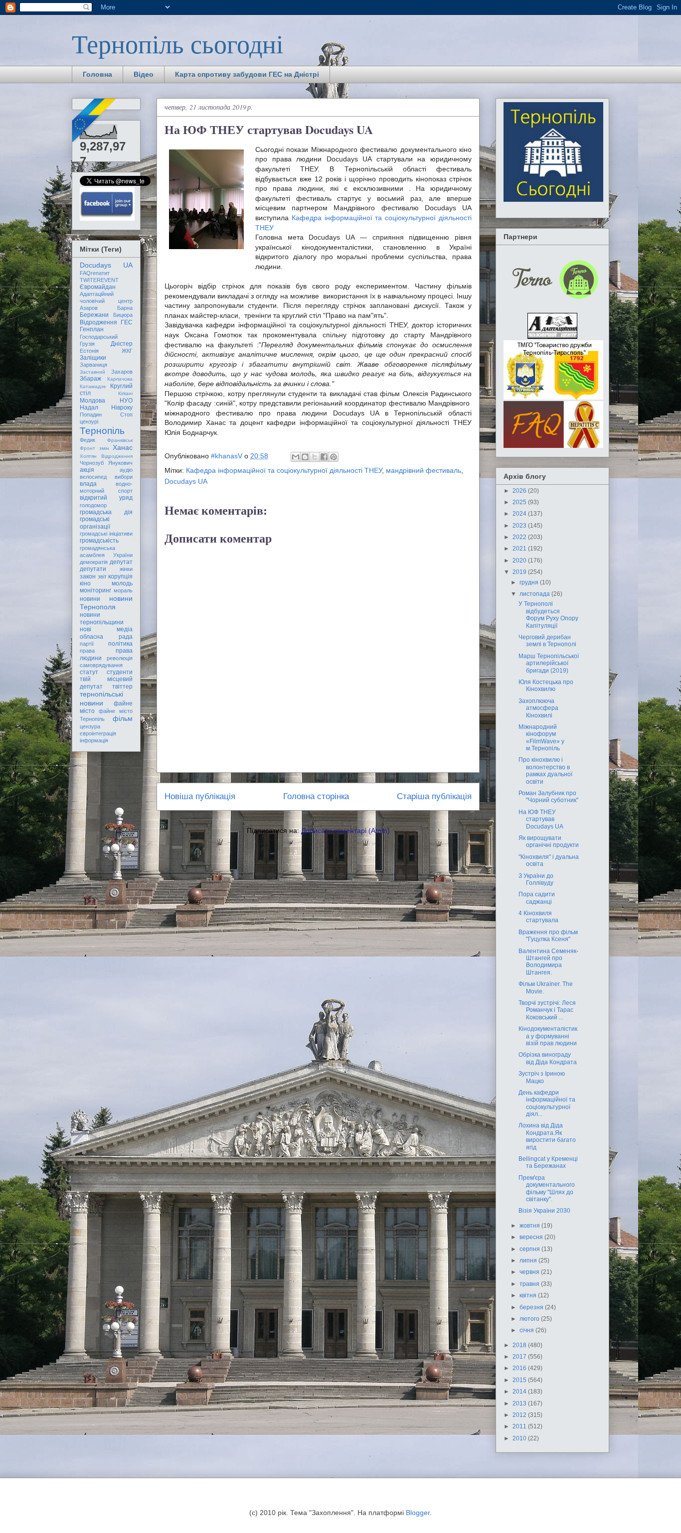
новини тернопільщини (102, 618)
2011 (520, 1426)
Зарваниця (93, 365)
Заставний (92, 372)
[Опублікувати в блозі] (305, 457)
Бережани (94, 314)
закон (88, 576)
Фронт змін (94, 448)
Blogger (418, 1513)
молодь (122, 583)
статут (89, 672)
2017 (520, 1356)
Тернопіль (102, 430)
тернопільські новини (101, 698)
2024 (520, 513)
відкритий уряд (106, 497)
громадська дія (106, 512)
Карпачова (120, 379)
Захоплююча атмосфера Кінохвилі (538, 708)
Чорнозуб (92, 463)
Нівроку (122, 407)
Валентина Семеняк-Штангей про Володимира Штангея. (548, 962)
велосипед (93, 477)
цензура (90, 726)
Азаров (89, 308)
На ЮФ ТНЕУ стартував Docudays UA (540, 819)
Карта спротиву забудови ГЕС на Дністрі (247, 74)
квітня (528, 1295)
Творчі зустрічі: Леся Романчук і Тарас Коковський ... (547, 1010)
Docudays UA (186, 481)
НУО (126, 400)
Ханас (123, 447)
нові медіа (106, 629)
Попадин (91, 415)
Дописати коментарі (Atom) (345, 831)
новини (90, 598)
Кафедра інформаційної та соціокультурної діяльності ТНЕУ (284, 470)
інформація (94, 740)
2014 (520, 1391)
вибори (124, 477)
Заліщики (93, 357)
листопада (535, 593)
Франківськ (120, 440)
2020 (520, 560)
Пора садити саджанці (536, 898)
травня (530, 1283)
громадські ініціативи (106, 534)
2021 (520, 548)
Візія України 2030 (544, 1210)
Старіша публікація (434, 796)
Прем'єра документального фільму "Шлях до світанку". (546, 1188)
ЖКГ (127, 351)
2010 (520, 1438)
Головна (97, 74)
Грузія (87, 344)
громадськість (99, 540)
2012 (520, 1414)
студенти (120, 672)
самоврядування (101, 665)
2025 (520, 502)
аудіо (126, 470)
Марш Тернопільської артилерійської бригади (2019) (548, 663)
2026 (520, 490)
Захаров (122, 372)
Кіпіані (125, 393)
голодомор (93, 505)
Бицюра (123, 315)
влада (88, 483)
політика (120, 643)
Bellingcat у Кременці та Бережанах (548, 1162)
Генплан (92, 329)
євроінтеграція (98, 733)
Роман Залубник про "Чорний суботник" (548, 797)
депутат (121, 561)
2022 (520, 537)
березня (532, 1307)
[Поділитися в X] (315, 457)
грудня (529, 582)
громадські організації (95, 523)
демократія (94, 562)
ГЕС (127, 322)
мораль (123, 590)
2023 (520, 525)
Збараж (90, 378)
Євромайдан (98, 286)
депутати (93, 568)
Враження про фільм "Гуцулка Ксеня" (548, 936)
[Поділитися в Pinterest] (334, 457)
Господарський (99, 337)
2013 (520, 1403)
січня (527, 1330)
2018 (520, 1345)
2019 (520, 571)
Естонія (89, 351)
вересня (531, 1237)
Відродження (98, 322)
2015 (520, 1380)
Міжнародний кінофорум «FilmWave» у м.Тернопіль (541, 737)
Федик (87, 440)
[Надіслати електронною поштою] (296, 457)
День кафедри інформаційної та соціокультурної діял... (546, 1103)
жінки (126, 569)
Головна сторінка (316, 796)
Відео (144, 74)
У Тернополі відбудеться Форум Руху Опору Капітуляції (548, 614)
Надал (89, 407)
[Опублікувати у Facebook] (324, 457)
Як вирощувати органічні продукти (548, 841)
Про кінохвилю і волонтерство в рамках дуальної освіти (545, 770)
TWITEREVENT (99, 280)
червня (530, 1271)
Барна (125, 308)
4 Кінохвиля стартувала (538, 917)
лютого (530, 1318)
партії (87, 644)
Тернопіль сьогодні (177, 43)
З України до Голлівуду (535, 879)
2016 (520, 1368)
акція (87, 469)
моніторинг (95, 590)
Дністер (122, 343)
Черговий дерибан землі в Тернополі (547, 641)
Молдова (92, 400)
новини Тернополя (106, 602)
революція (120, 658)
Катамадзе (93, 386)
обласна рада (106, 636)
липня (528, 1260)
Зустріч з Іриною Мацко (541, 1077)
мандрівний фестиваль (423, 470)
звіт (102, 576)
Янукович (120, 463)
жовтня (530, 1225)
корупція (120, 576)
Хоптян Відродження (106, 456)
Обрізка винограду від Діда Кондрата (547, 1058)
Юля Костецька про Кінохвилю (545, 686)
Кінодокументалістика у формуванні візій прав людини (547, 1036)
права (87, 651)
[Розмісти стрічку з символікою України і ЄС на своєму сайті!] (94, 121)
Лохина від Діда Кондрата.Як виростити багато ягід (547, 1136)
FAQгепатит (95, 273)
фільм (123, 718)
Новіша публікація (200, 796)
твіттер (122, 686)
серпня (530, 1249)
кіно (85, 583)
